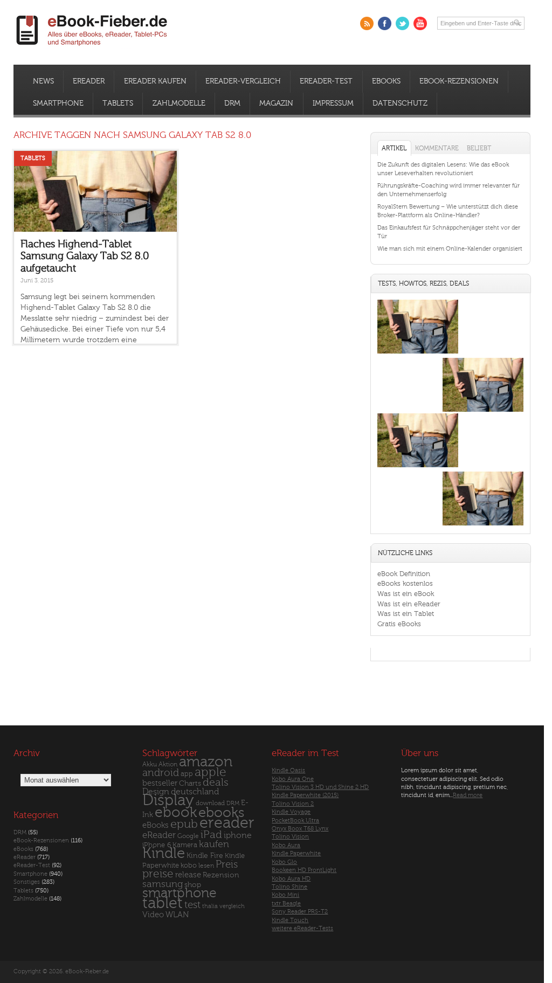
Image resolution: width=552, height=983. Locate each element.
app (187, 774)
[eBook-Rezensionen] (417, 466)
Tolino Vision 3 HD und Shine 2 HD (320, 787)
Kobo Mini (285, 894)
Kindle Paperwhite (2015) (305, 795)
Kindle (163, 853)
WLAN (177, 914)
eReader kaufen (155, 81)
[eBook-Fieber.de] (92, 47)
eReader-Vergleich (243, 81)
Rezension (221, 875)
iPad (211, 834)
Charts (190, 783)
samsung (162, 884)
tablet (162, 903)
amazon (205, 761)
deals (216, 782)
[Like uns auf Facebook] (384, 23)
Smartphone (58, 103)
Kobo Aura (286, 845)
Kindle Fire (205, 856)
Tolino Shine (289, 886)
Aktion (167, 764)
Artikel (394, 148)
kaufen (214, 844)
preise (158, 874)
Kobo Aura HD (291, 878)
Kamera (184, 845)
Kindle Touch (290, 920)
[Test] (417, 353)
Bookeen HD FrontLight (304, 870)
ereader (226, 823)
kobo (189, 865)
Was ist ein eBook (405, 594)
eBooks (386, 81)
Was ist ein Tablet (405, 614)
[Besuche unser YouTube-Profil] (420, 23)
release (188, 875)
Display (168, 800)
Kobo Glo (284, 862)
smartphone (179, 893)
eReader (89, 81)
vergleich (232, 906)
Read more (467, 795)
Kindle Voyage (291, 811)
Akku (149, 764)
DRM (232, 103)
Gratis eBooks (399, 624)
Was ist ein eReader (408, 604)
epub (184, 824)
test (192, 905)
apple (210, 772)
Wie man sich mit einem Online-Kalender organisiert (449, 248)
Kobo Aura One (293, 779)
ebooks (221, 813)
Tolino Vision (290, 836)
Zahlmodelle (179, 103)
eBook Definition (403, 574)
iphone (238, 835)
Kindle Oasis (288, 770)
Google (188, 836)
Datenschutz (399, 103)
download (210, 803)
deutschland (195, 792)
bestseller (159, 783)
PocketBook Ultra (295, 820)
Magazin (276, 103)
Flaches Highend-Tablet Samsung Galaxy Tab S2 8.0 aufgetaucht (84, 256)
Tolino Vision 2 (293, 803)
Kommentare (437, 148)
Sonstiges (26, 881)
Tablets (117, 103)
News (43, 81)
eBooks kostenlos (405, 583)
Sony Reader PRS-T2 (300, 911)
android (160, 773)
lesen (206, 865)
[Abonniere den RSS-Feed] (367, 23)
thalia (210, 906)
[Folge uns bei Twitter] (402, 23)
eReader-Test (326, 81)
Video (153, 914)
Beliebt (479, 148)
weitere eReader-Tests (302, 928)
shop (192, 885)
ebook (176, 812)
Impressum (333, 103)
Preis (227, 864)
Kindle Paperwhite (296, 853)
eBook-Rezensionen (459, 81)
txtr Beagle (286, 903)
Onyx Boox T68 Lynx (300, 828)
